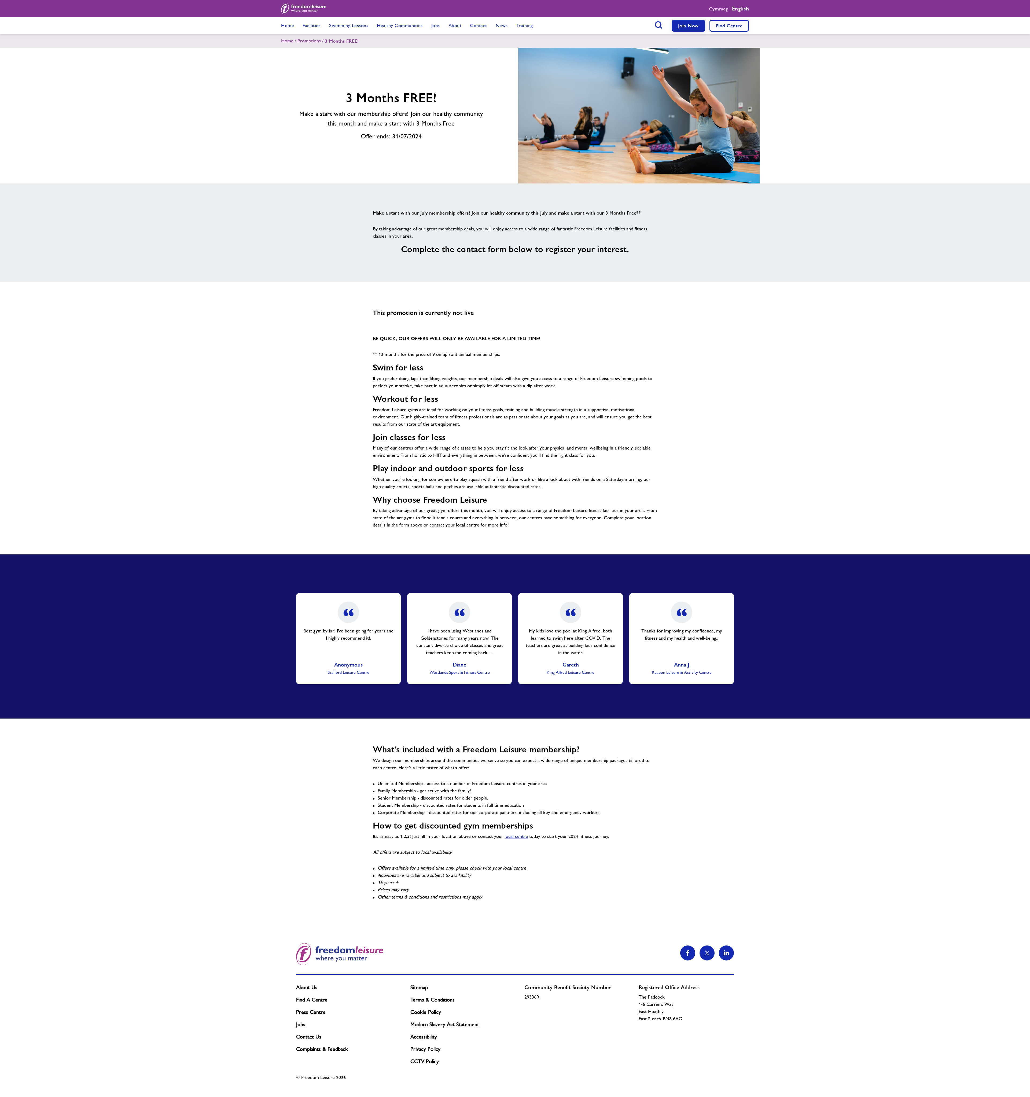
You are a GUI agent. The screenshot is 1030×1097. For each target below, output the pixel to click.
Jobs (300, 1024)
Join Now (688, 25)
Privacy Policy (425, 1049)
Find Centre (729, 25)
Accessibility (423, 1036)
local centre (516, 836)
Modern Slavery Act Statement (444, 1024)
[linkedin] (726, 952)
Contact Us (308, 1036)
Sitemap (419, 987)
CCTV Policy (424, 1061)
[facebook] (687, 952)
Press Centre (311, 1012)
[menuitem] (287, 25)
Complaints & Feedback (322, 1049)
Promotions (309, 40)
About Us (306, 987)
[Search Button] (658, 25)
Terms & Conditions (432, 999)
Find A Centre (312, 999)
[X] (707, 952)
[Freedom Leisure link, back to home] (303, 8)
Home (287, 40)
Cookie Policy (425, 1012)
